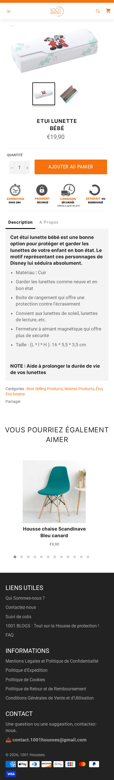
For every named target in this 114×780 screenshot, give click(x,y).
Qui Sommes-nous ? (25, 598)
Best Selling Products (45, 389)
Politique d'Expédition (27, 670)
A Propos (49, 222)
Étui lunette (15, 394)
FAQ (10, 635)
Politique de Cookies (25, 679)
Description (20, 222)
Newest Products (79, 389)
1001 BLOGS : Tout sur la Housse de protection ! (52, 625)
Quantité (15, 155)
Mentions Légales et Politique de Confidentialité (52, 661)
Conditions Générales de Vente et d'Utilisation (50, 698)
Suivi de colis (18, 616)
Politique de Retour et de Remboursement (46, 688)
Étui (99, 389)
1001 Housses (32, 755)
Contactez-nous (21, 607)
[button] (15, 557)
